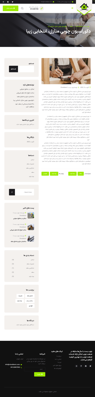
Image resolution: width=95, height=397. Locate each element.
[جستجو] (12, 192)
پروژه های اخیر (57, 365)
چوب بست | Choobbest (67, 87)
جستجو (31, 63)
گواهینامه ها (57, 368)
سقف (80, 174)
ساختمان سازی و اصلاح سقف (25, 97)
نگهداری (45, 174)
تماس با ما (58, 359)
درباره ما (59, 356)
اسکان (32, 160)
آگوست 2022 (30, 142)
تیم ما (59, 362)
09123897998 (34, 9)
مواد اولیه (72, 174)
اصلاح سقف (30, 296)
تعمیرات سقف (30, 164)
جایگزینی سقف (30, 168)
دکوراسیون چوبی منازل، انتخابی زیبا (23, 100)
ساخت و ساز (30, 301)
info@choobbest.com (46, 2)
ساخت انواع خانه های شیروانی (25, 93)
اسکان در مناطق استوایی (27, 89)
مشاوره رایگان (9, 8)
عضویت (39, 374)
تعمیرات (20, 296)
